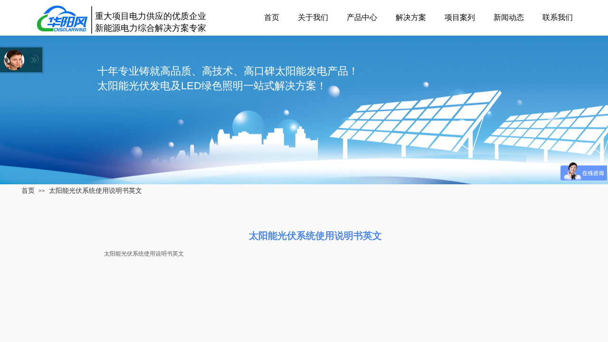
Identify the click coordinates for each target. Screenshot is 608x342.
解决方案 (411, 17)
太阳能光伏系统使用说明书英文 (95, 190)
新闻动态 (509, 17)
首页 (271, 17)
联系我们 (557, 17)
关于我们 (313, 17)
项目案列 (460, 17)
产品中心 (362, 17)
